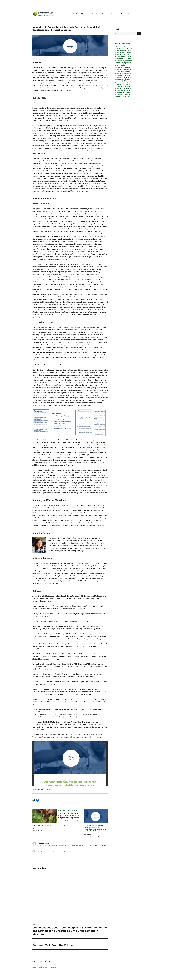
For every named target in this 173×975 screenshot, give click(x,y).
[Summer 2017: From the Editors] (44, 816)
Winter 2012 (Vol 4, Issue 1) (123, 88)
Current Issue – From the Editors (88, 14)
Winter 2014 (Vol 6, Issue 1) (123, 81)
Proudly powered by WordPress (47, 967)
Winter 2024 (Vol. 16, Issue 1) (123, 49)
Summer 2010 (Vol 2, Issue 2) (123, 94)
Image (46, 851)
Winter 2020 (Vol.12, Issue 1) (123, 58)
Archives (137, 14)
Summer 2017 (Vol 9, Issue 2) (123, 68)
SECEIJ (34, 967)
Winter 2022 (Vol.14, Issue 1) (123, 52)
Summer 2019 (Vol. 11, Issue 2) (124, 60)
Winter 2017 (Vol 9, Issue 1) (123, 69)
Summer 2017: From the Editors (41, 825)
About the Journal (67, 14)
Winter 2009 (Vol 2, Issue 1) (123, 96)
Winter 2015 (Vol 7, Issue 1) (123, 77)
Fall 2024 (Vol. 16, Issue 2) (122, 47)
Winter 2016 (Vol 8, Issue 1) (123, 73)
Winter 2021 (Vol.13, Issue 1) (123, 54)
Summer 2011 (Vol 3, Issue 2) (123, 90)
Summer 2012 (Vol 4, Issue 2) (123, 86)
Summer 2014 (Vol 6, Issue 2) (123, 79)
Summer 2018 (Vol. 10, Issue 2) (124, 64)
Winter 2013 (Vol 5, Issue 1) (123, 85)
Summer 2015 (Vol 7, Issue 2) (123, 75)
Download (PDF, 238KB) (41, 790)
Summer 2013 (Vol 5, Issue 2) (123, 83)
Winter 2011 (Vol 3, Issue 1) (122, 92)
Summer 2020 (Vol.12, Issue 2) (124, 56)
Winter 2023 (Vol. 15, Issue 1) (123, 51)
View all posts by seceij (100, 845)
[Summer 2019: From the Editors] (71, 818)
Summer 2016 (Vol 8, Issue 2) (123, 71)
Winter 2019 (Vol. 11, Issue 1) (123, 62)
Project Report (54, 851)
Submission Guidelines (110, 14)
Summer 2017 (62, 851)
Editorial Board (126, 14)
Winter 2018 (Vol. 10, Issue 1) (123, 66)
